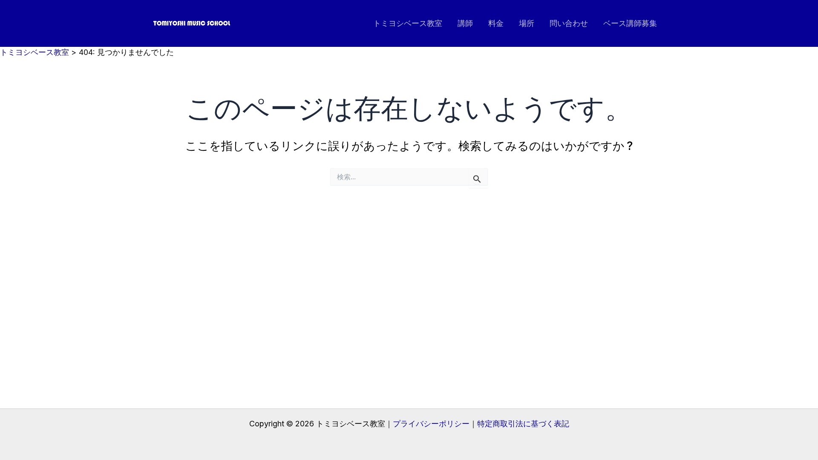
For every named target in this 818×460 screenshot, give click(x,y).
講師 (465, 23)
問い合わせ (569, 23)
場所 (526, 23)
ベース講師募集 (630, 23)
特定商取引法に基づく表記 (523, 423)
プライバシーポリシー (431, 423)
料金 (496, 23)
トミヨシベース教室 (407, 23)
